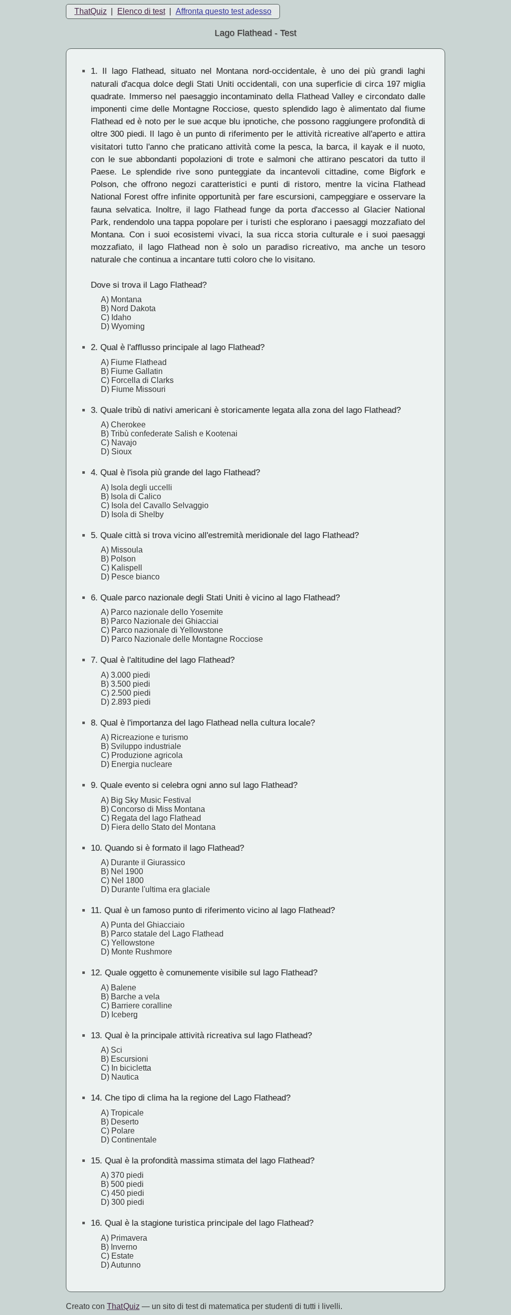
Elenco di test (141, 11)
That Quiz (123, 1306)
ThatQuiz (90, 11)
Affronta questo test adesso (223, 11)
